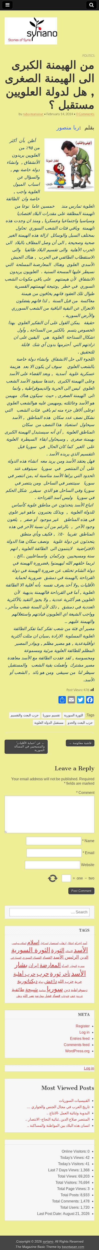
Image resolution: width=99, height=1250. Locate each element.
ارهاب (62, 943)
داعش (50, 981)
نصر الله (28, 996)
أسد (85, 943)
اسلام (33, 942)
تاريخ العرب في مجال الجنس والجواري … (58, 1107)
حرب (43, 973)
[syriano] (31, 28)
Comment (85, 793)
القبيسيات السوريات (74, 1101)
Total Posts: (70, 1195)
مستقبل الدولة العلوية (49, 722)
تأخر (66, 974)
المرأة (65, 966)
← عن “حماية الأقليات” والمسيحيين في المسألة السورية (29, 746)
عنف (72, 996)
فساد (56, 995)
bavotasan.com (73, 1247)
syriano (48, 1241)
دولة (40, 982)
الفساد (47, 957)
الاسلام (69, 951)
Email (88, 853)
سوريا (55, 989)
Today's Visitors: (71, 1164)
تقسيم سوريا (51, 715)
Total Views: (68, 1176)
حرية (78, 981)
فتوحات (65, 996)
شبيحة (31, 989)
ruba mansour (33, 114)
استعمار (53, 943)
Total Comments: (66, 1201)
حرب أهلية (24, 974)
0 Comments (85, 114)
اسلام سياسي (19, 943)
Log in (84, 1032)
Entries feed (80, 1039)
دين (67, 989)
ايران (34, 965)
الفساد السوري (32, 957)
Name (88, 841)
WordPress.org (77, 1051)
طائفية (18, 989)
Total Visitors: (66, 1182)
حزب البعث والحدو (80, 722)
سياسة (42, 990)
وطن (19, 996)
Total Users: (70, 1207)
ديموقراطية (79, 990)
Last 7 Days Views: (64, 1170)
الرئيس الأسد (66, 957)
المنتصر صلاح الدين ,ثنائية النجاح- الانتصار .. (57, 1119)
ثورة (55, 973)
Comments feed (77, 1045)
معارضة (39, 996)
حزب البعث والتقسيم (25, 715)
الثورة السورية (73, 715)
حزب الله (66, 981)
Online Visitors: (74, 1151)
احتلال (70, 943)
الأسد (81, 950)
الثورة (57, 950)
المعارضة (50, 965)
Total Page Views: (72, 1189)
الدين (84, 957)
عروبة (79, 996)
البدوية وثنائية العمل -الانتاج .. (68, 1113)
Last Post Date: (50, 1214)
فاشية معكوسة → (80, 743)
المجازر (73, 966)
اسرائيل (44, 943)
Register (83, 1026)
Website (87, 865)
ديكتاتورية (27, 981)
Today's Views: (72, 1158)
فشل (48, 996)
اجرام (78, 943)
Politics (88, 55)
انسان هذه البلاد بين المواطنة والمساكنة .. (58, 1125)
